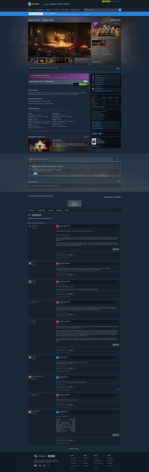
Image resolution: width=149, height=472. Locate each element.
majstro (34, 320)
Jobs (85, 460)
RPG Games (36, 18)
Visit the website (96, 122)
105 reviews (34, 359)
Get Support (110, 463)
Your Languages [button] (35, 215)
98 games (34, 264)
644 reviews (34, 379)
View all (119, 181)
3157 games (34, 412)
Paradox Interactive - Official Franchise (48, 18)
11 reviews (34, 303)
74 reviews (34, 283)
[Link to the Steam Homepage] (33, 5)
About (60, 4)
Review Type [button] (32, 210)
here (51, 185)
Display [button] (66, 210)
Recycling (86, 465)
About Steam (73, 458)
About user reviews (108, 196)
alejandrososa (35, 394)
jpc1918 (34, 356)
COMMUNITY (53, 4)
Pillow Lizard (35, 301)
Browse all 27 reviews (74, 448)
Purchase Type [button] (41, 210)
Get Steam (109, 458)
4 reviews (34, 265)
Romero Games (106, 53)
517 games (34, 282)
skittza (33, 281)
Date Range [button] (59, 210)
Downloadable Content (68, 18)
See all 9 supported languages (98, 107)
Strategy (99, 113)
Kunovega (34, 225)
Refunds (96, 468)
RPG (96, 113)
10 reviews (34, 395)
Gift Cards (72, 468)
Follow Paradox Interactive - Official (47, 170)
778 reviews (34, 228)
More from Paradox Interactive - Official (48, 166)
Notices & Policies (98, 463)
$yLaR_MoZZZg (35, 411)
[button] (30, 10)
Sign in (30, 67)
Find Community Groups (97, 128)
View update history (96, 124)
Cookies (96, 465)
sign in (112, 1)
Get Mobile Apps (111, 460)
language (117, 1)
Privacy (95, 458)
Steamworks (73, 463)
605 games (34, 358)
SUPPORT (66, 4)
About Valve (86, 458)
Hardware (86, 463)
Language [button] (50, 210)
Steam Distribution (74, 465)
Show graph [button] (116, 210)
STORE (46, 4)
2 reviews (34, 323)
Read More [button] (116, 249)
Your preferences (117, 196)
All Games (30, 18)
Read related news (96, 126)
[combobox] (101, 10)
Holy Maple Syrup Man (37, 376)
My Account (110, 465)
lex (32, 262)
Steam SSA (73, 460)
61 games (34, 322)
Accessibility (97, 460)
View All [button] (86, 136)
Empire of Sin (60, 18)
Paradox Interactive (107, 54)
